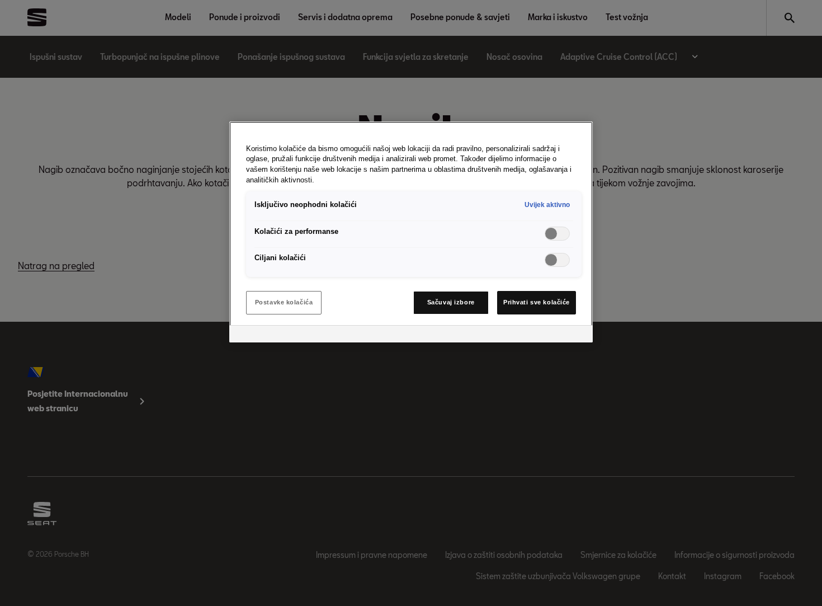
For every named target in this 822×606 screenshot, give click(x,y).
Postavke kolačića (284, 302)
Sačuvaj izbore (451, 302)
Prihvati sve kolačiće (536, 302)
